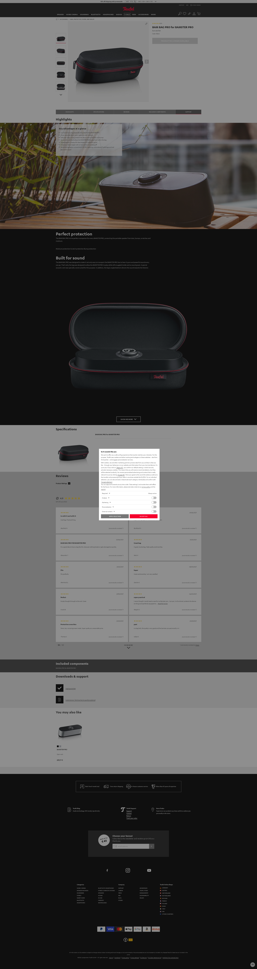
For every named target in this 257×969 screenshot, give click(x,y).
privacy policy (146, 487)
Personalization (106, 507)
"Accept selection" (106, 482)
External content (107, 511)
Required (105, 493)
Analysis (104, 498)
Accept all (144, 516)
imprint (103, 489)
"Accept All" (121, 475)
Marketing (105, 502)
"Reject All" (119, 467)
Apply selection (115, 516)
